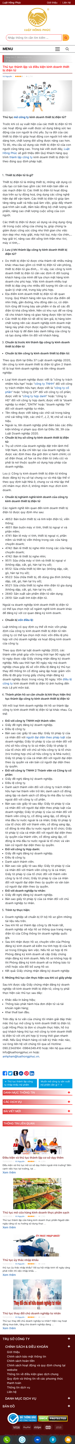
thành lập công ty (21, 157)
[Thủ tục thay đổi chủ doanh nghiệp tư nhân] (37, 1294)
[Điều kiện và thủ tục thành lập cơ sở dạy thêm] (37, 1141)
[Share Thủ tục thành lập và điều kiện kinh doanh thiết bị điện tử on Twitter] (10, 1074)
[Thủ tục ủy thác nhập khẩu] (37, 1244)
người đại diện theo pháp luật (45, 737)
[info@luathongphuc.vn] (68, 1439)
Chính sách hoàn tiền (21, 1361)
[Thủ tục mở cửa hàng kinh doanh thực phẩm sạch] (37, 1193)
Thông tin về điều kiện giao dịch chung (32, 1374)
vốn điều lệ (25, 620)
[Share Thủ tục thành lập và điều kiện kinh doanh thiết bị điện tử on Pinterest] (26, 1074)
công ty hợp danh (34, 396)
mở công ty (21, 117)
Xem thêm (9, 1172)
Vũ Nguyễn (7, 76)
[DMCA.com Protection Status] (53, 1418)
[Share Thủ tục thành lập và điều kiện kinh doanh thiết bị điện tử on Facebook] (5, 1074)
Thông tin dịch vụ (18, 1387)
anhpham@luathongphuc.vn (21, 1056)
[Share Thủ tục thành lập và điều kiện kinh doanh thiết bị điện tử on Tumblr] (15, 1074)
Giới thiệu (52, 2)
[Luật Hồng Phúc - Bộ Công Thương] (22, 1418)
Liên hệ (66, 2)
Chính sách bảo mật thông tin (26, 1356)
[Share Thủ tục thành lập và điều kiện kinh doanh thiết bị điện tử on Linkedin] (32, 1074)
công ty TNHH (44, 383)
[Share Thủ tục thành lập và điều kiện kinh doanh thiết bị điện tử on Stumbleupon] (21, 1074)
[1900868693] (7, 1439)
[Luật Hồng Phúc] (37, 19)
